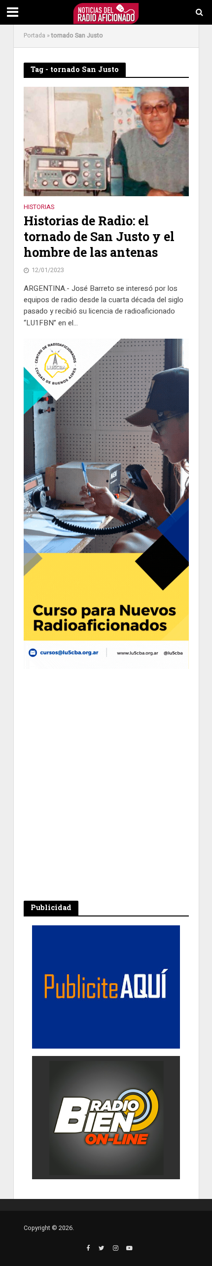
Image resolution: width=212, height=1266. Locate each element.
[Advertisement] (106, 785)
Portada (34, 35)
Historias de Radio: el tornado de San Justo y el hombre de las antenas (99, 237)
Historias (39, 207)
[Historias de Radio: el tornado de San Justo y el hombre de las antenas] (106, 141)
